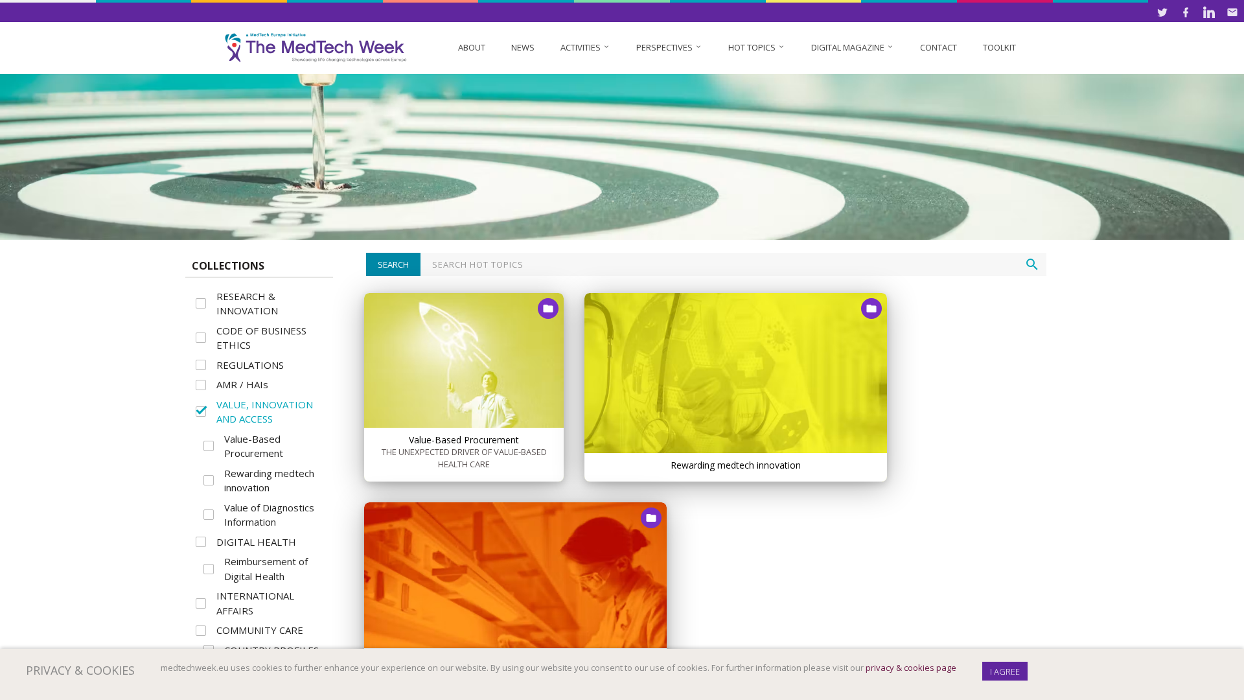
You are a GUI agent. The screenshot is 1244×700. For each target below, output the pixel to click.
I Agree (1005, 671)
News (523, 47)
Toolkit (999, 47)
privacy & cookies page (911, 667)
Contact (938, 47)
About (471, 47)
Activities (585, 47)
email (1232, 12)
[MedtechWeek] (318, 47)
